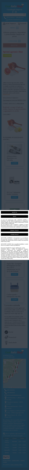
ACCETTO (14, 212)
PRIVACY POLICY (14, 230)
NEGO (14, 216)
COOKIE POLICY (14, 234)
